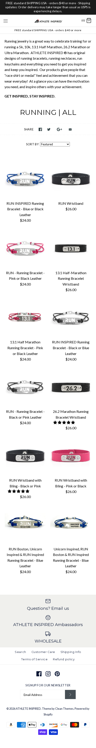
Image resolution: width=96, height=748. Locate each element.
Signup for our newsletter (48, 685)
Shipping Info (71, 652)
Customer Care (43, 652)
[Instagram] (48, 673)
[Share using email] (70, 129)
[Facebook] (39, 673)
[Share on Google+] (59, 129)
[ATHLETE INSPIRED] (48, 20)
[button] (64, 422)
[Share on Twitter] (48, 129)
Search (20, 652)
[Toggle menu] (5, 20)
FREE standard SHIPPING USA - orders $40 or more (48, 30)
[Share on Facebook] (40, 129)
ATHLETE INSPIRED (28, 708)
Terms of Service (34, 659)
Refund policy (64, 659)
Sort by (32, 144)
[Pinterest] (57, 673)
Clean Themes (64, 708)
